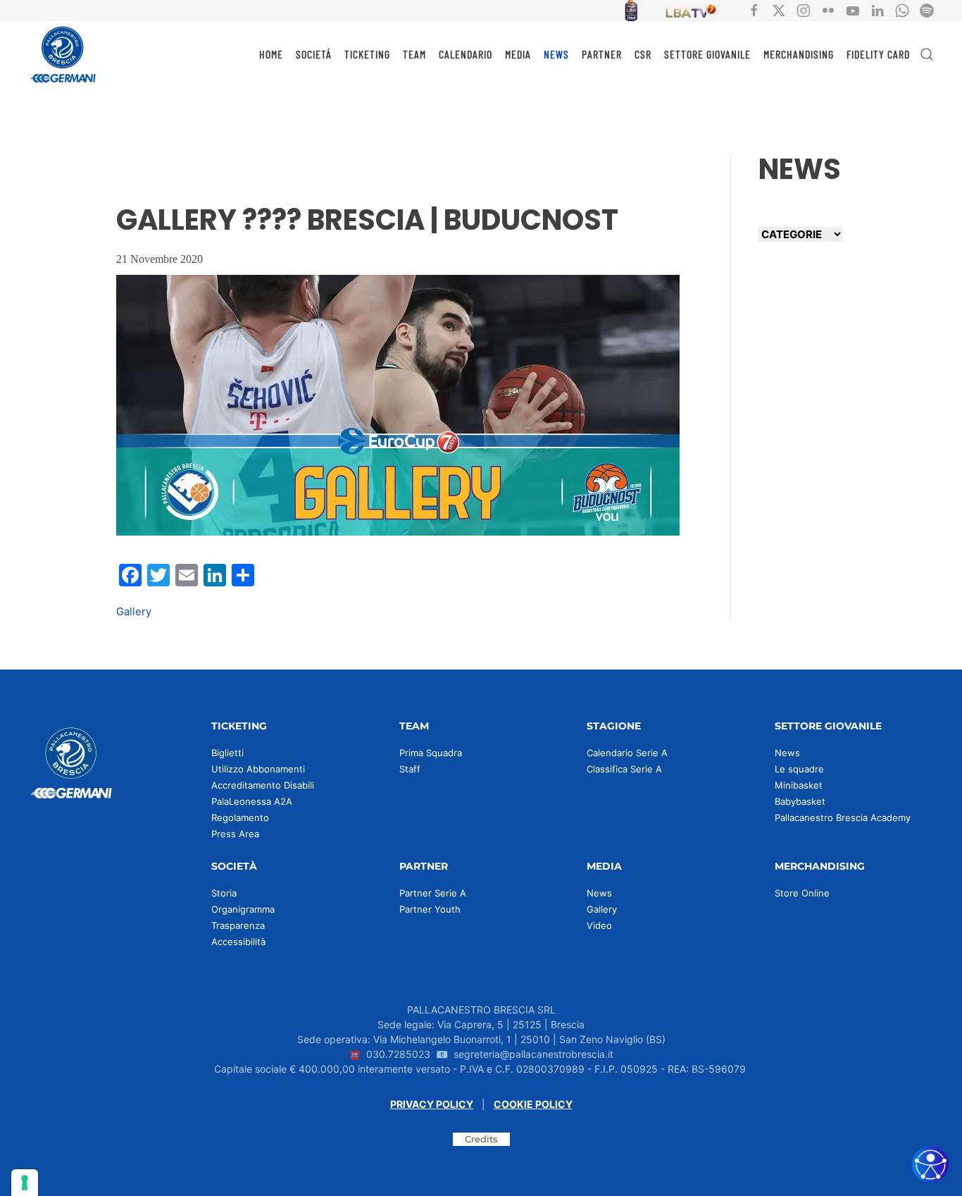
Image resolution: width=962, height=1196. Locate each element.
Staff (409, 769)
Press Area (235, 833)
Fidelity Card (878, 54)
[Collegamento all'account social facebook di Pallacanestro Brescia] (754, 9)
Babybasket (800, 801)
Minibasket (799, 785)
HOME (271, 54)
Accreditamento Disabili (262, 785)
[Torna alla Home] (63, 54)
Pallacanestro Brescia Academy (843, 817)
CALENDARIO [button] (465, 54)
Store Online (802, 893)
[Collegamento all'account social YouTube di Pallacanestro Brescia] (853, 9)
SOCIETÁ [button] (314, 54)
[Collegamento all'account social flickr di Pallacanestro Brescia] (828, 9)
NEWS (556, 54)
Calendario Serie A (627, 752)
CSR (643, 54)
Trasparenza (238, 925)
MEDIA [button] (518, 54)
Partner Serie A (432, 893)
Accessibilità (238, 941)
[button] (927, 54)
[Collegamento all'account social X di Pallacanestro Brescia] (779, 9)
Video (599, 925)
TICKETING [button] (367, 54)
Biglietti (227, 752)
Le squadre (799, 769)
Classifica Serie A (624, 769)
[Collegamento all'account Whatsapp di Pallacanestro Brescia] (902, 9)
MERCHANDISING (798, 54)
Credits (481, 1139)
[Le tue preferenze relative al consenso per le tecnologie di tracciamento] (24, 1182)
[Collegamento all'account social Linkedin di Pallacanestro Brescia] (877, 9)
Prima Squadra (430, 752)
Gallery (133, 611)
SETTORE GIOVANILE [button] (707, 54)
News (787, 752)
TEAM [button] (414, 54)
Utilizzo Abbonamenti (258, 769)
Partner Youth (430, 909)
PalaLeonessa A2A (251, 801)
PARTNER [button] (602, 54)
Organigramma (243, 909)
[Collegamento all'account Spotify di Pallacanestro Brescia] (927, 9)
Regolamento (240, 817)
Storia (224, 893)
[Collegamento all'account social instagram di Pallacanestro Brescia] (804, 9)
